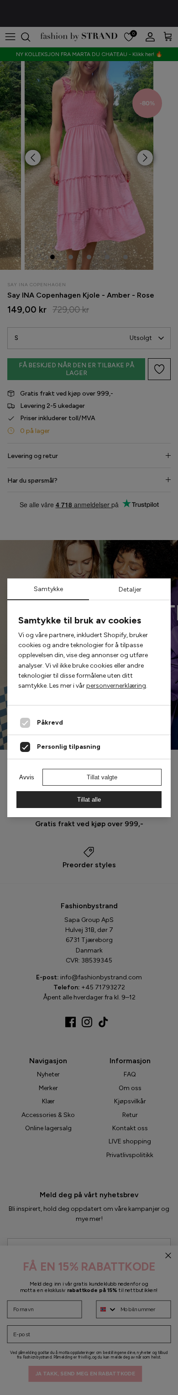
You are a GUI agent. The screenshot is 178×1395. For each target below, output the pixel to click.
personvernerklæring (116, 686)
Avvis (26, 777)
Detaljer (130, 589)
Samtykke (48, 589)
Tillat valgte (102, 777)
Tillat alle (89, 799)
